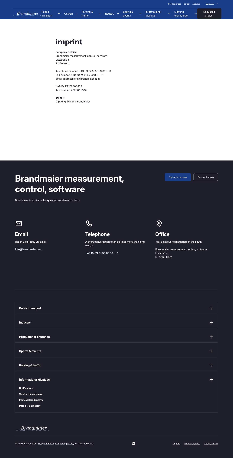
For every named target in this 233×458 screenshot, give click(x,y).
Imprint (176, 443)
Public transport (30, 308)
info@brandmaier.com (28, 249)
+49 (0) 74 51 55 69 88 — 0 (102, 253)
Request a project (209, 13)
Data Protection (192, 443)
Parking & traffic (30, 365)
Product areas (205, 177)
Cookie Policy (211, 443)
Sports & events (30, 351)
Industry (25, 322)
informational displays (34, 379)
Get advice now (178, 177)
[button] (212, 4)
